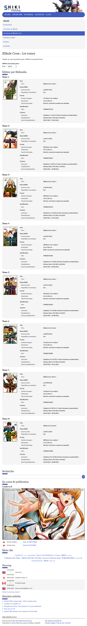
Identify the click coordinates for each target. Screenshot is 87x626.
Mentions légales (50, 623)
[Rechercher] (83, 477)
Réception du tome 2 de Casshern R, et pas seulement (22, 606)
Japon (63, 555)
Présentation (7, 25)
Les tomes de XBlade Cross (12, 33)
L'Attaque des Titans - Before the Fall (19, 558)
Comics (25, 555)
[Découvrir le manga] (43, 539)
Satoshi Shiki (17, 15)
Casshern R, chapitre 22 (12, 604)
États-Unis (52, 561)
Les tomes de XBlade (10, 29)
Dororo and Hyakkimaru (45, 555)
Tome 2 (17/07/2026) (29, 545)
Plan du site (60, 623)
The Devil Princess (37, 561)
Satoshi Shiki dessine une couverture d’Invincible (20, 611)
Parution (38, 558)
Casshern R (19, 555)
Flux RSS (67, 623)
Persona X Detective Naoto (52, 558)
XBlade (46, 561)
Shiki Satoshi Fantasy (25, 621)
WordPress (58, 621)
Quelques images (9, 38)
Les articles (39, 15)
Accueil (8, 15)
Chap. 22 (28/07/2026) (30, 542)
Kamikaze (69, 555)
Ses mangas (28, 15)
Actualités (6, 46)
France (57, 555)
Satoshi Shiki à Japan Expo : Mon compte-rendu (20, 601)
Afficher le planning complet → (11, 592)
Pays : (4, 66)
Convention (31, 555)
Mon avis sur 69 (9, 609)
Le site (48, 15)
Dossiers (6, 42)
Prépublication (68, 558)
